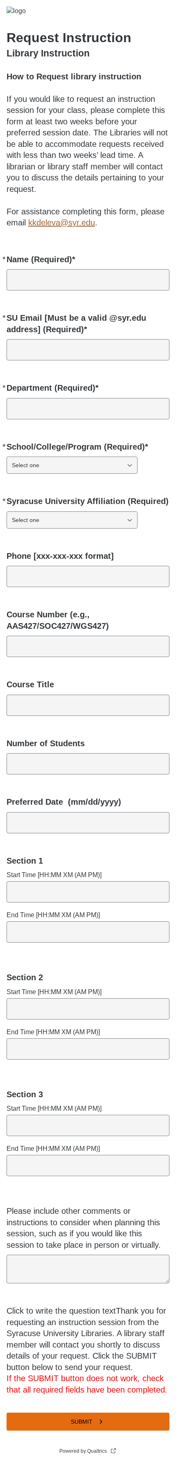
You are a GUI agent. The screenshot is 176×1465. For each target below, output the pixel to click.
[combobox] (72, 465)
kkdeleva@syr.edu (61, 222)
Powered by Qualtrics (83, 1451)
